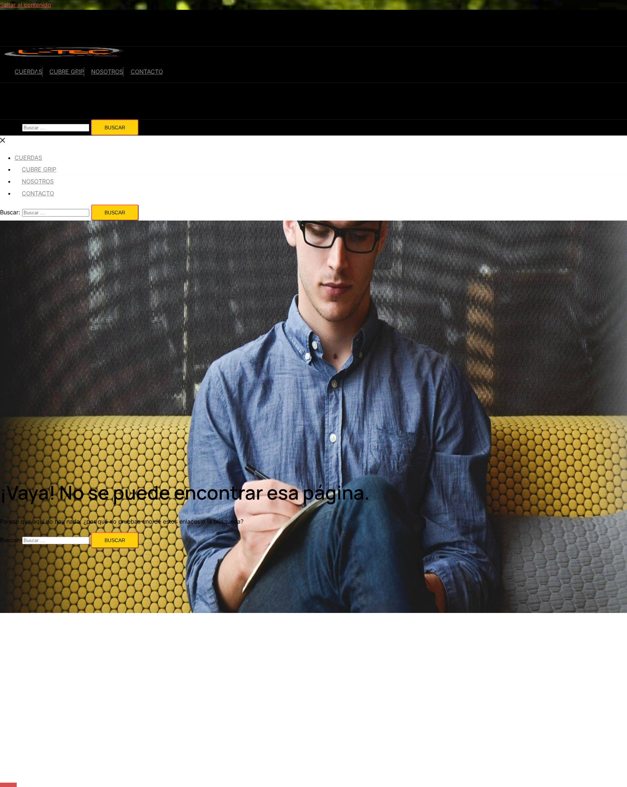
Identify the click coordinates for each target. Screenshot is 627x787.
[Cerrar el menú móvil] (3, 140)
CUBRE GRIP (66, 71)
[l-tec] (65, 56)
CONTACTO (147, 71)
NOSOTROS (107, 71)
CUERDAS (28, 71)
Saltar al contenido (25, 4)
